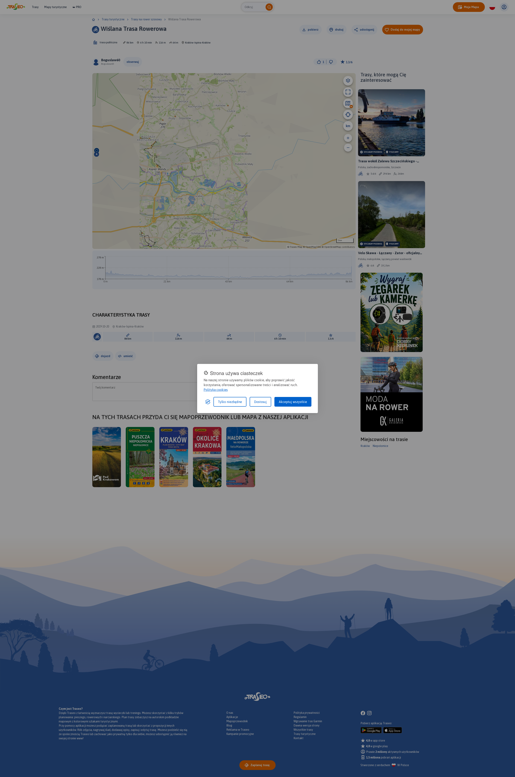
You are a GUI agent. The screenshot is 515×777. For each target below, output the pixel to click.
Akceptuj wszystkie (293, 402)
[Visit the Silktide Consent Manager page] (207, 401)
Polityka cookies (216, 390)
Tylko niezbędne (230, 402)
